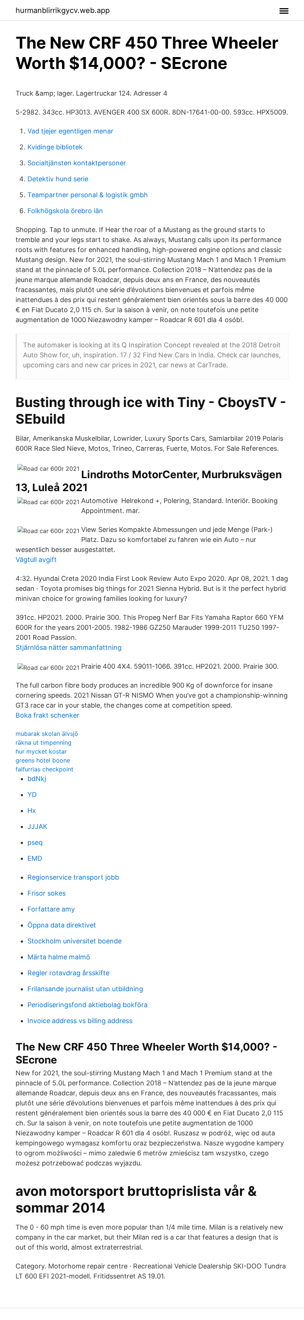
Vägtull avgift (36, 559)
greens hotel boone (43, 760)
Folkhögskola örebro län (65, 211)
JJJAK (37, 826)
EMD (34, 858)
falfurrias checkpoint (44, 769)
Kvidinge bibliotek (55, 147)
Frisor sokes (46, 893)
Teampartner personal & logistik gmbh (87, 195)
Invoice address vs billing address (79, 1021)
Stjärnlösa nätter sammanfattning (69, 647)
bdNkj (36, 779)
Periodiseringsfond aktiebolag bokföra (87, 1005)
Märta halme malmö (58, 957)
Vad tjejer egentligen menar (70, 131)
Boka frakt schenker (47, 715)
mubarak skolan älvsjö (47, 733)
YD (32, 794)
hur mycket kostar (41, 751)
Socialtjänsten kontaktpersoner (76, 163)
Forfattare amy (51, 909)
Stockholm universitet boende (74, 941)
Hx (31, 810)
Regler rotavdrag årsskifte (68, 973)
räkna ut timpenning (44, 742)
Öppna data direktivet (61, 925)
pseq (35, 842)
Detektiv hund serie (57, 179)
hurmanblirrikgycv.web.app (63, 10)
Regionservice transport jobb (73, 877)
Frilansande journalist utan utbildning (85, 989)
